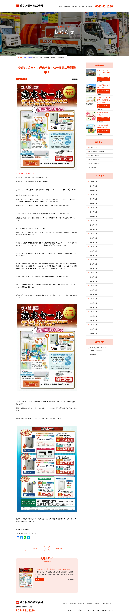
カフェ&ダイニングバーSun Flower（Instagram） (99, 349)
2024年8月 (93, 208)
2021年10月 (94, 294)
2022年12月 (94, 251)
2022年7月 (93, 268)
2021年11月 (94, 290)
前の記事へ (35, 549)
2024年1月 (93, 216)
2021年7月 (93, 307)
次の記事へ (58, 549)
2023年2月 (93, 242)
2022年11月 (94, 255)
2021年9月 (93, 299)
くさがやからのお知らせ (97, 151)
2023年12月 (94, 221)
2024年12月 (94, 203)
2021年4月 (93, 316)
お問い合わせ (107, 603)
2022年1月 (93, 281)
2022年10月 (94, 260)
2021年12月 (94, 286)
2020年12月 (94, 333)
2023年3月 (93, 238)
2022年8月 (93, 264)
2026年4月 (93, 186)
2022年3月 (93, 277)
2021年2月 (93, 325)
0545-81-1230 (26, 610)
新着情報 (74, 6)
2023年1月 (93, 247)
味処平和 (93, 354)
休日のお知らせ (94, 155)
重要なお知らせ (94, 163)
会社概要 (82, 6)
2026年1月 (93, 190)
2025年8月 (93, 199)
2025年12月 (94, 195)
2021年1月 (93, 329)
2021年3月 (93, 320)
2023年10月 (94, 225)
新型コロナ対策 (94, 159)
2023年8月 (93, 229)
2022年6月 (93, 273)
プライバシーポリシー (77, 610)
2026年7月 (93, 181)
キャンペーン (93, 147)
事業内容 (67, 6)
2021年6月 (93, 312)
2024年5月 (93, 212)
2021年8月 (93, 303)
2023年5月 (93, 234)
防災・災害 (92, 167)
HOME (61, 6)
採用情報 (89, 6)
